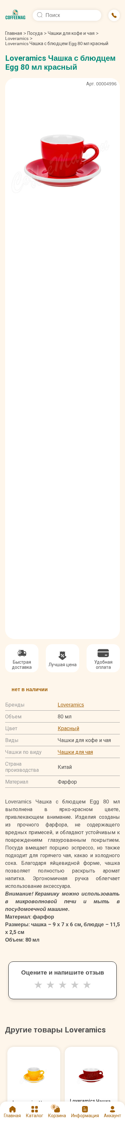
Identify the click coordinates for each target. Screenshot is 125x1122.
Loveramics (17, 38)
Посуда (35, 33)
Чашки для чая (75, 752)
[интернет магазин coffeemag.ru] (15, 15)
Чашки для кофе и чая (71, 33)
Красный (68, 728)
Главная (15, 33)
